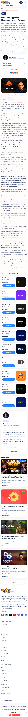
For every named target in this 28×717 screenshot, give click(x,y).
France (3, 637)
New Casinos (4, 680)
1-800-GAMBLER (7, 608)
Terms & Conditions (5, 693)
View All (14, 582)
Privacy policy (16, 714)
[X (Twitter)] (10, 615)
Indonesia (3, 640)
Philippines (3, 650)
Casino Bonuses (5, 673)
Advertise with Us (5, 687)
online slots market (18, 266)
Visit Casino (8, 285)
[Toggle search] (21, 2)
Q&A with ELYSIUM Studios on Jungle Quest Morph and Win (13, 537)
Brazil (2, 627)
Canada (3, 631)
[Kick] (6, 615)
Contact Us (3, 690)
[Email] (17, 73)
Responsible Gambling (6, 700)
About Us (4, 684)
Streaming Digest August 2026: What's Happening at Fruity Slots (12, 477)
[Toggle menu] (25, 2)
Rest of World (4, 653)
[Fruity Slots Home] (14, 591)
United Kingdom (5, 624)
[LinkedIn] (11, 73)
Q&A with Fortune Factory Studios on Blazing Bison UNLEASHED (13, 568)
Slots (2, 667)
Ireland (3, 644)
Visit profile (14, 69)
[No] (26, 712)
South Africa (4, 657)
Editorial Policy (4, 697)
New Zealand (4, 647)
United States (4, 660)
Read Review (5, 282)
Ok (10, 714)
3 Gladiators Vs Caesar (15, 102)
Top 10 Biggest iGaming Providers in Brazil (13, 507)
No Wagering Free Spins (7, 677)
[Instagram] (13, 73)
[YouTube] (14, 615)
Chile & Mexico (4, 634)
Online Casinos (4, 670)
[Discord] (26, 615)
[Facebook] (15, 73)
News (8, 8)
